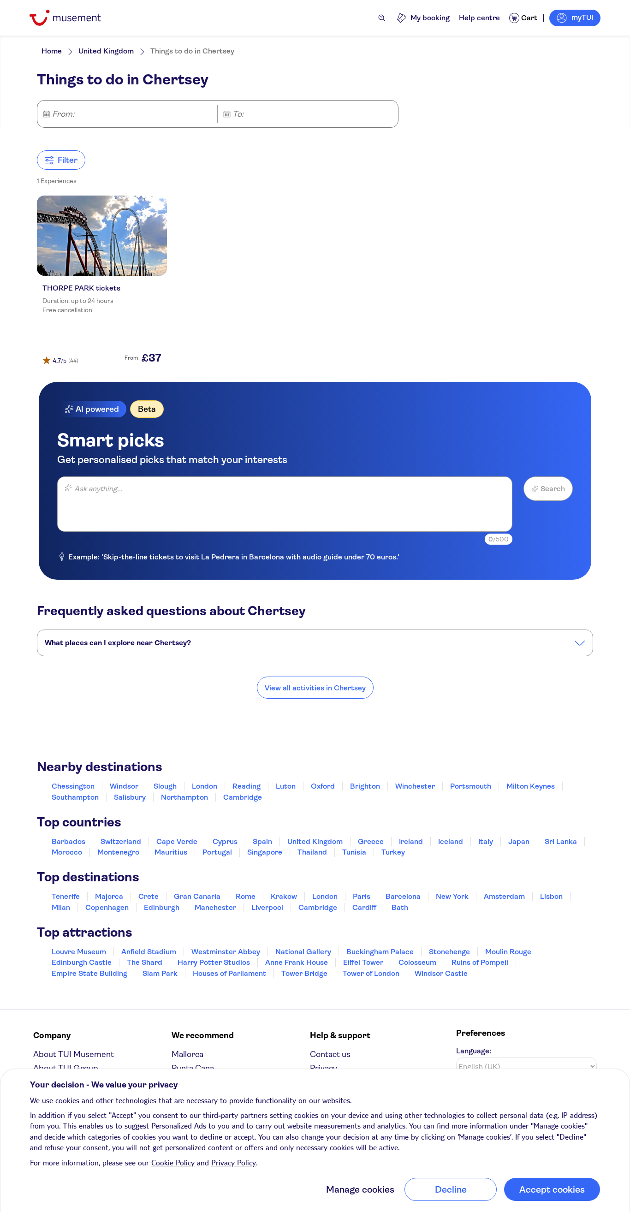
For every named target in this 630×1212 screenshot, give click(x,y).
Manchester (215, 907)
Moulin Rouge (508, 951)
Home (52, 51)
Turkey (393, 852)
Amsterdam (504, 896)
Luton (286, 786)
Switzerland (121, 841)
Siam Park (160, 973)
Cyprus (225, 841)
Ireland (411, 841)
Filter (67, 160)
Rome (246, 896)
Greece (371, 841)
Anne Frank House (296, 962)
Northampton (184, 797)
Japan (518, 841)
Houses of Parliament (229, 973)
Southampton (75, 797)
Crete (148, 896)
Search (553, 488)
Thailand (312, 852)
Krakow (284, 896)
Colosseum (417, 962)
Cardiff (364, 907)
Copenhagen (107, 907)
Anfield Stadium (148, 951)
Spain (262, 841)
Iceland (450, 841)
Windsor (124, 786)
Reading (246, 786)
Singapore (264, 852)
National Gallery (303, 951)
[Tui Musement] (72, 18)
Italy (485, 841)
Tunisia (354, 852)
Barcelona (403, 896)
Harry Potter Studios (214, 962)
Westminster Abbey (225, 951)
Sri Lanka (561, 841)
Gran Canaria (197, 896)
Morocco (67, 852)
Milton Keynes (530, 786)
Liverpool (267, 907)
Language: (473, 1050)
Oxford (323, 786)
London (204, 786)
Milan (61, 907)
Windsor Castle (441, 973)
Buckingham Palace (380, 951)
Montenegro (118, 852)
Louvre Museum (79, 951)
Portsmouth (470, 786)
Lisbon (551, 896)
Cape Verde (176, 841)
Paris (361, 896)
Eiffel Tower (363, 962)
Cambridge (242, 797)
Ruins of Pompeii (480, 962)
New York (452, 896)
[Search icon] (382, 18)
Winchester (415, 786)
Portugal (217, 852)
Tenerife (66, 896)
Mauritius (171, 852)
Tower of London (371, 973)
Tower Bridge (304, 973)
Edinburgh (161, 907)
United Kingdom (106, 51)
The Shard (144, 962)
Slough (165, 786)
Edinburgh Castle (82, 962)
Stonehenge (449, 951)
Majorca (109, 896)
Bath (400, 907)
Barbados (68, 841)
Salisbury (130, 797)
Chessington (73, 786)
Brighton (365, 786)
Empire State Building (89, 973)
